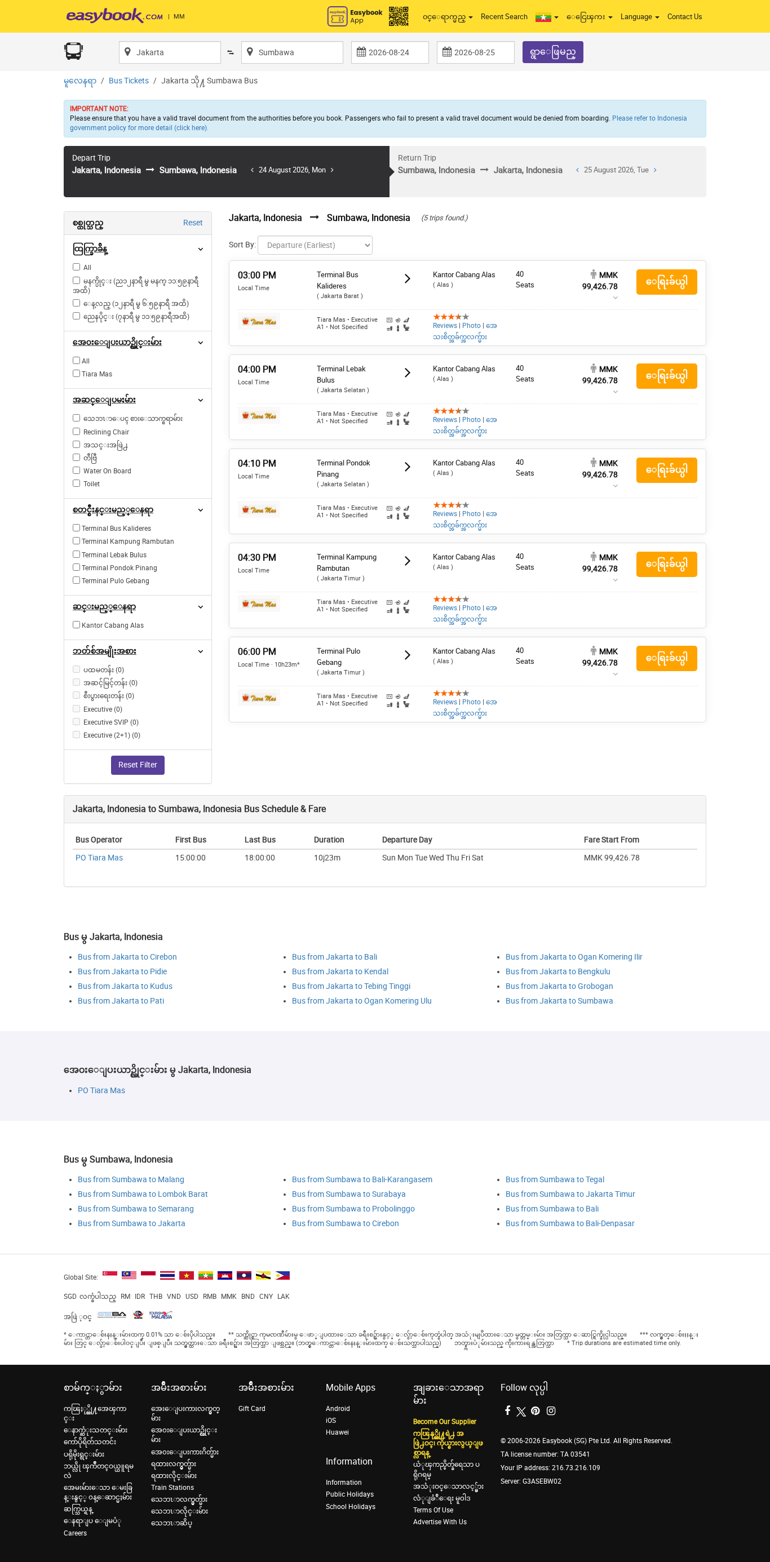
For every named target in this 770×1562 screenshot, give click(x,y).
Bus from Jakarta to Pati (121, 1001)
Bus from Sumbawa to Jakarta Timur (570, 1194)
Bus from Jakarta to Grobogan (559, 986)
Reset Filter (137, 765)
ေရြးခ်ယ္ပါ (667, 281)
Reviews (445, 326)
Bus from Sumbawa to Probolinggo (353, 1209)
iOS (331, 1421)
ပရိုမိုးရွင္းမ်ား (84, 1454)
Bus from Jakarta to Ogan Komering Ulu (362, 1001)
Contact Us (684, 16)
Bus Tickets (129, 81)
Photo (471, 326)
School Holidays (350, 1507)
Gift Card (251, 1409)
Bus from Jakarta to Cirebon (127, 957)
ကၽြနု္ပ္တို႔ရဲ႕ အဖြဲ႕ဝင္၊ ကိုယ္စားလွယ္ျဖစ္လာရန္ (448, 1443)
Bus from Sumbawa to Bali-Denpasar (570, 1223)
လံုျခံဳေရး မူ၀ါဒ (442, 1498)
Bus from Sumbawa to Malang (131, 1179)
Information (344, 1482)
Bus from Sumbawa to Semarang (136, 1209)
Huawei (337, 1432)
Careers (75, 1533)
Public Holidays (350, 1494)
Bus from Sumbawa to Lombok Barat (143, 1194)
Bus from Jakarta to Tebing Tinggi (351, 986)
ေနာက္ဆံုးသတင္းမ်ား (95, 1430)
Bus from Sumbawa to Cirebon (345, 1223)
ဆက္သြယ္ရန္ (78, 1509)
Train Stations (172, 1488)
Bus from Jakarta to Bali (334, 957)
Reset (193, 223)
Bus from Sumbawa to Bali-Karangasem (362, 1179)
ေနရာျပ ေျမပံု (92, 1521)
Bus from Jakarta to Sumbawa (559, 1001)
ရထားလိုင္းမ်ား (174, 1476)
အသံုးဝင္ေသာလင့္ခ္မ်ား (448, 1486)
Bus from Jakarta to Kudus (125, 986)
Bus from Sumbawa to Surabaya (349, 1194)
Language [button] (637, 16)
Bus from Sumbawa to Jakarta (131, 1223)
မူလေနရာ (80, 81)
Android (338, 1409)
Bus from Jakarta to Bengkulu (558, 972)
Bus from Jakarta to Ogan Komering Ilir (574, 957)
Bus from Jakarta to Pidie (122, 972)
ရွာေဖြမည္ (553, 51)
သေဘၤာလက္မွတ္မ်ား (179, 1499)
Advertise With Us (440, 1522)
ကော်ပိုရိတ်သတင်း (90, 1442)
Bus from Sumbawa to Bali (552, 1209)
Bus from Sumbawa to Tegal (555, 1179)
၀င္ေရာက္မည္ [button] (445, 16)
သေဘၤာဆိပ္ (171, 1523)
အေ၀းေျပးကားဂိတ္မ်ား (185, 1452)
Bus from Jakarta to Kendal (340, 972)
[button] (547, 17)
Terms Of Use (433, 1510)
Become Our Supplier (444, 1422)
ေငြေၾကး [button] (587, 16)
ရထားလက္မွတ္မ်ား (173, 1464)
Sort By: (242, 245)
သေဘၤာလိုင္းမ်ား (179, 1511)
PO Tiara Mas (99, 858)
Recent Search (504, 16)
